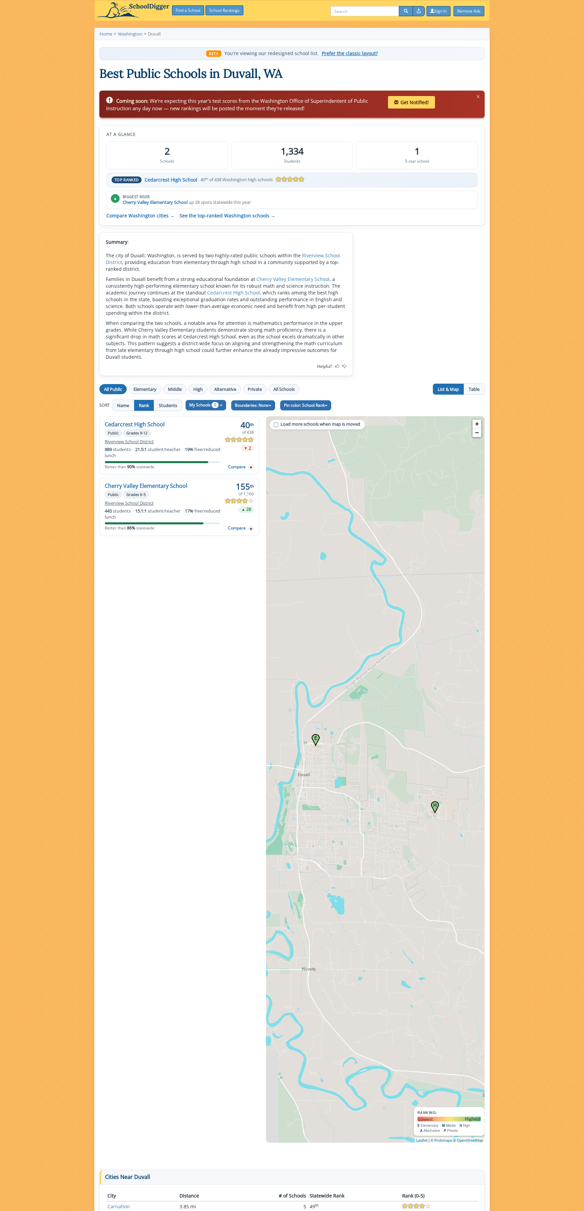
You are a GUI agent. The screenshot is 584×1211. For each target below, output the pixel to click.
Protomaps (443, 1140)
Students (168, 405)
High (198, 389)
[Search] (406, 11)
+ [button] (477, 423)
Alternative (225, 389)
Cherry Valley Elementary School (155, 202)
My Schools (202, 405)
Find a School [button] (188, 10)
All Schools (284, 389)
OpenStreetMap (470, 1140)
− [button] (477, 432)
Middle (175, 389)
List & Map (448, 389)
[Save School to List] (251, 467)
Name (123, 405)
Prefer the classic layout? (350, 53)
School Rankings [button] (224, 10)
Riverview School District (129, 442)
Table (474, 389)
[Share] (419, 11)
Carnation (118, 1206)
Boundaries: (252, 405)
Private (255, 389)
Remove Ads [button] (469, 11)
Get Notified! (414, 102)
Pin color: (304, 405)
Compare (237, 466)
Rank (144, 405)
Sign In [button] (440, 11)
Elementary (144, 389)
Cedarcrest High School (171, 179)
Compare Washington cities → (140, 216)
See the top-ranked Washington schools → (227, 216)
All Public (113, 389)
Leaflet (422, 1140)
